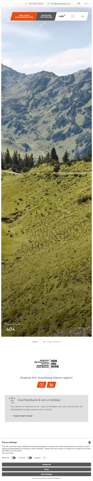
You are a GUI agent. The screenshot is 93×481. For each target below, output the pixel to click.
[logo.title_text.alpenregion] (46, 363)
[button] (46, 16)
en (86, 4)
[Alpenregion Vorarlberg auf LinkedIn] (51, 385)
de (78, 4)
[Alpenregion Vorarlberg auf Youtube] (41, 385)
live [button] (61, 16)
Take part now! (23, 416)
